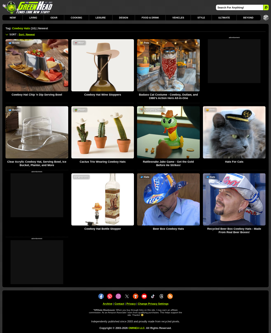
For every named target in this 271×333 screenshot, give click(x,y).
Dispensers (81, 177)
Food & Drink (150, 17)
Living (33, 17)
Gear (53, 17)
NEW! (13, 17)
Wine (79, 43)
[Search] (266, 7)
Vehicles (178, 17)
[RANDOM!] (266, 17)
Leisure (101, 17)
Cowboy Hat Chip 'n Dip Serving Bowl (37, 94)
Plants (80, 110)
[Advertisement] (234, 61)
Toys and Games (152, 110)
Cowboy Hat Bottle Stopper (102, 228)
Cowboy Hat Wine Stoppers (102, 94)
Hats (144, 177)
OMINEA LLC (136, 328)
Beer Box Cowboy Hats (168, 228)
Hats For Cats (234, 161)
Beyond (248, 17)
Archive (107, 303)
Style (201, 17)
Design (123, 17)
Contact (119, 303)
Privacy (131, 303)
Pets (144, 43)
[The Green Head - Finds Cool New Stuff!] (27, 7)
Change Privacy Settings (153, 303)
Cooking (76, 17)
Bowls (14, 43)
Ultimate (224, 17)
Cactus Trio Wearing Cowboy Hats (103, 161)
